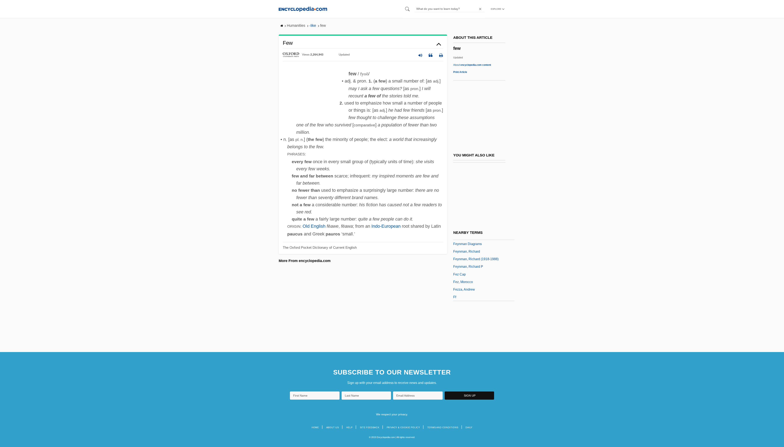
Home (315, 427)
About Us (332, 427)
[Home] (303, 8)
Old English (314, 226)
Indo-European (386, 226)
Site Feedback (369, 427)
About (472, 65)
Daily (469, 427)
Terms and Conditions (442, 427)
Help (349, 427)
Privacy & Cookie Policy (403, 427)
